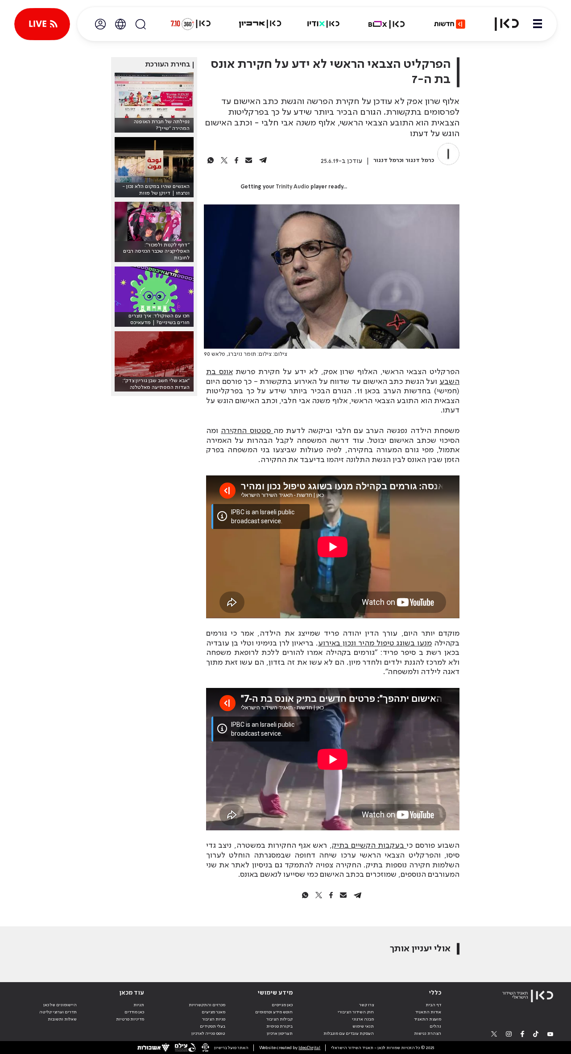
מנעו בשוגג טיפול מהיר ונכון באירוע (375, 643)
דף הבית (433, 1005)
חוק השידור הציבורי (356, 1012)
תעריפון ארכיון (280, 1033)
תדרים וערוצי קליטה (58, 1012)
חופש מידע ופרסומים (274, 1012)
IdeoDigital (309, 1048)
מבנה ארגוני (363, 1019)
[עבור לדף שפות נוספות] (120, 24)
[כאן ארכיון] (260, 24)
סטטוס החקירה (247, 431)
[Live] (42, 24)
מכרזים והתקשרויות (207, 1005)
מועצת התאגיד (427, 1019)
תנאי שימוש (363, 1026)
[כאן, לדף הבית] (501, 24)
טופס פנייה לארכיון (208, 1033)
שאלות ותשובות (62, 1019)
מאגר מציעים (213, 1012)
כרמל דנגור (419, 160)
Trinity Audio (292, 187)
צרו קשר (366, 1005)
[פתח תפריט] (537, 24)
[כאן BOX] (386, 24)
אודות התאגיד (428, 1012)
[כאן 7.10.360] (190, 24)
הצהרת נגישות (427, 1033)
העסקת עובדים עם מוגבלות (348, 1033)
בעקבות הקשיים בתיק (369, 846)
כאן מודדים (134, 1012)
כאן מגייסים (282, 1005)
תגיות (138, 1005)
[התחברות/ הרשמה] (100, 24)
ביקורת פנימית (279, 1026)
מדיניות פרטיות (130, 1019)
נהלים (435, 1026)
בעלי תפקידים (212, 1026)
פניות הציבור (213, 1019)
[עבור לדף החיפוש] (140, 24)
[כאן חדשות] (449, 24)
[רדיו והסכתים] (323, 24)
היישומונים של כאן (60, 1005)
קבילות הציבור (279, 1019)
